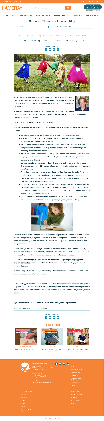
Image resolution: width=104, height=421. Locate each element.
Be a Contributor (76, 400)
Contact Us (24, 397)
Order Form (24, 403)
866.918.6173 (36, 380)
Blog (72, 403)
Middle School (26, 308)
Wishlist (81, 2)
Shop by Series (75, 372)
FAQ (72, 406)
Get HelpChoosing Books (93, 7)
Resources (91, 16)
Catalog (7, 2)
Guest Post (34, 308)
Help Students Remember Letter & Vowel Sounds (25, 350)
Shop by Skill (60, 16)
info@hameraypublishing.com (41, 382)
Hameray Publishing (54, 418)
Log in (90, 2)
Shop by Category (76, 369)
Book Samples (75, 397)
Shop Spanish (75, 375)
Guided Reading (42, 308)
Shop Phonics (75, 383)
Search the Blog (17, 27)
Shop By (10, 16)
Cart (98, 2)
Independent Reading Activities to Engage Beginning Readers (77, 350)
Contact (18, 2)
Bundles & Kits (43, 16)
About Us (23, 394)
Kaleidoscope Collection (69, 283)
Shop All (73, 385)
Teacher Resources (76, 394)
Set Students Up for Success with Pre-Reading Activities (52, 350)
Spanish (76, 16)
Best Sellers (26, 16)
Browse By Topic (60, 27)
